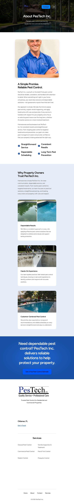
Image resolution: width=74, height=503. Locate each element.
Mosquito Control (43, 458)
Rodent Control (23, 458)
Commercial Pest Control (26, 451)
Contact (39, 493)
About (32, 493)
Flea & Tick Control (44, 451)
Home (25, 493)
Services (37, 438)
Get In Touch (22, 425)
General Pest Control (25, 445)
